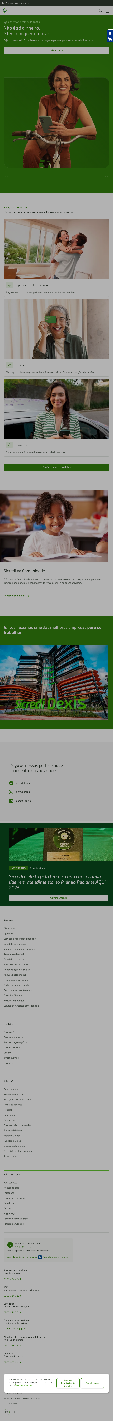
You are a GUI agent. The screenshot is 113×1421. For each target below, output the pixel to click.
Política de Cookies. (24, 1385)
